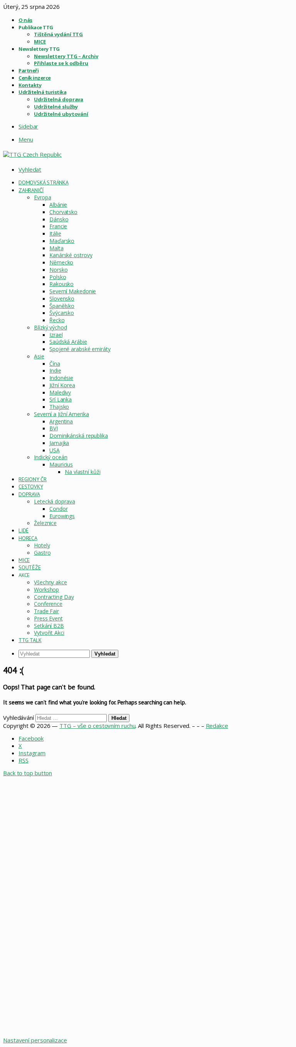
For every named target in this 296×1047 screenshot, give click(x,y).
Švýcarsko (61, 312)
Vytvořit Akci (49, 632)
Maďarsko (61, 240)
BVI (53, 428)
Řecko (57, 320)
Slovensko (61, 298)
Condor (58, 508)
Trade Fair (46, 611)
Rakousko (61, 284)
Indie (55, 370)
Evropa (42, 197)
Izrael (55, 334)
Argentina (61, 421)
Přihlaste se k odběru (61, 63)
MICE (40, 41)
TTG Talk (29, 640)
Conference (48, 603)
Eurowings (62, 516)
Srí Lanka (60, 399)
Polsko (57, 277)
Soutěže (29, 567)
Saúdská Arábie (68, 341)
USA (54, 450)
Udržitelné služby (56, 106)
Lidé (23, 530)
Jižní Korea (62, 385)
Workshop (46, 589)
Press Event (48, 618)
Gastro (42, 552)
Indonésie (61, 377)
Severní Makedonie (72, 291)
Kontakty (29, 85)
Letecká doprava (54, 501)
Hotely (42, 545)
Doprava (29, 494)
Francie (58, 226)
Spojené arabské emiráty (80, 349)
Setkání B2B (49, 625)
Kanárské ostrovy (70, 255)
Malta (56, 248)
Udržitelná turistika (42, 92)
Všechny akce (50, 582)
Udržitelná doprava (58, 99)
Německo (61, 262)
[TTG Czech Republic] (32, 154)
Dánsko (58, 219)
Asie (39, 356)
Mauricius (61, 464)
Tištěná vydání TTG (58, 34)
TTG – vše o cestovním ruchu (97, 725)
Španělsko (61, 305)
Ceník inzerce (34, 77)
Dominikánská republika (78, 435)
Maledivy (60, 392)
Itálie (55, 233)
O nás (25, 20)
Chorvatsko (63, 212)
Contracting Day (54, 596)
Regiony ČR (32, 479)
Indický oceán (50, 457)
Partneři (28, 70)
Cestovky (30, 486)
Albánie (58, 204)
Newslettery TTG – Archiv (66, 56)
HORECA (27, 538)
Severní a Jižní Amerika (61, 414)
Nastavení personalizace (35, 1040)
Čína (54, 363)
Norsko (58, 269)
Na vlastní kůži (83, 471)
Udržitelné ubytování (61, 113)
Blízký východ (50, 327)
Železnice (45, 523)
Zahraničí (31, 190)
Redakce (217, 725)
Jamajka (59, 443)
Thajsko (59, 406)
